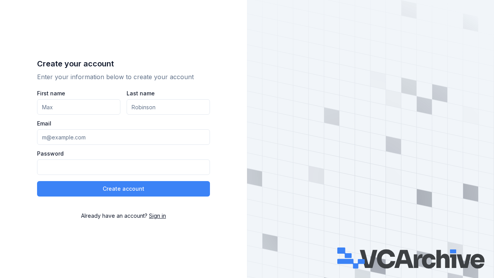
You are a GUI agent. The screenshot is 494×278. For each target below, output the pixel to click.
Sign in (157, 215)
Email (44, 123)
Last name (141, 93)
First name (51, 93)
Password (50, 153)
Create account (123, 188)
